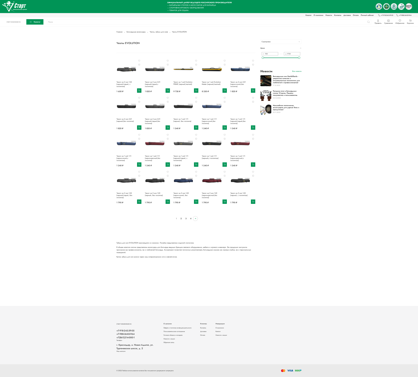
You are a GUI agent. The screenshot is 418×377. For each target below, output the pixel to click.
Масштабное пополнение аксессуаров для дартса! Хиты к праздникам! (286, 107)
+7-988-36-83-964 (405, 15)
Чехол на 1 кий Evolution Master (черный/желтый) (211, 83)
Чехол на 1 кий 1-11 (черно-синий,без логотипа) (209, 121)
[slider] (262, 57)
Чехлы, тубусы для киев (159, 32)
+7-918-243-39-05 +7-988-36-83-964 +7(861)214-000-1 (125, 334)
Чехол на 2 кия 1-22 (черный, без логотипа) (154, 194)
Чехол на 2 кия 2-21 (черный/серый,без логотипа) (152, 121)
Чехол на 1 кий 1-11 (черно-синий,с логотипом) (123, 158)
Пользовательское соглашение (174, 331)
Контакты (337, 15)
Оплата (356, 15)
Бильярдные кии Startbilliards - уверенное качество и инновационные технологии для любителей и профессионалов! (286, 79)
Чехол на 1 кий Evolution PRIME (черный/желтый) (182, 83)
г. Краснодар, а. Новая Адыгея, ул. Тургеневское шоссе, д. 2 (134, 346)
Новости (328, 15)
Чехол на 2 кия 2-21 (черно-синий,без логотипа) (238, 84)
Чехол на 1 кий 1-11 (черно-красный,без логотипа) (152, 158)
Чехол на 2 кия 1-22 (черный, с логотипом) (239, 194)
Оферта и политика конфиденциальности (177, 328)
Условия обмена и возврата (172, 335)
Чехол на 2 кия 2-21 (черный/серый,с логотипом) (152, 84)
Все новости (297, 71)
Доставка (347, 15)
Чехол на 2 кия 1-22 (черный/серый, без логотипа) (124, 195)
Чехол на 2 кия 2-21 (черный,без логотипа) (125, 120)
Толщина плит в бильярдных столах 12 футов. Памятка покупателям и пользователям (285, 93)
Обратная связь (168, 342)
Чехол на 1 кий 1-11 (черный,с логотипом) (210, 157)
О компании (318, 15)
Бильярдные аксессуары (136, 32)
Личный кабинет (367, 15)
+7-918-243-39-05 (387, 15)
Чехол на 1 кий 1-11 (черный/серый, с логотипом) (180, 158)
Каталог (308, 15)
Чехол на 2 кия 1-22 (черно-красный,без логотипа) (209, 195)
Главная (119, 32)
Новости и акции (169, 339)
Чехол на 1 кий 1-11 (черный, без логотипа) (182, 120)
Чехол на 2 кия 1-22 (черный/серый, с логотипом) (124, 84)
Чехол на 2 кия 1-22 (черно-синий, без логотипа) (181, 195)
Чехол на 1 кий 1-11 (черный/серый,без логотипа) (238, 121)
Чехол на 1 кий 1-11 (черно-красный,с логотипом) (237, 158)
